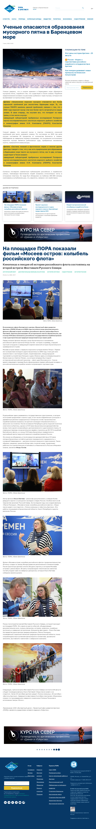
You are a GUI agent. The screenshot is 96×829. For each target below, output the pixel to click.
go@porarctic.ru (75, 785)
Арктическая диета (55, 794)
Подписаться (87, 87)
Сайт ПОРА (52, 769)
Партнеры (31, 776)
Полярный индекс (55, 773)
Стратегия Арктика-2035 (57, 797)
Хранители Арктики (55, 800)
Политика (57, 19)
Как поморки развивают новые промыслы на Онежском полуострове (78, 72)
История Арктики (53, 272)
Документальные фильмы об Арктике (31, 272)
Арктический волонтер (56, 803)
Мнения (90, 19)
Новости (39, 769)
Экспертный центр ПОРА (81, 788)
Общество (47, 19)
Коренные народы (34, 19)
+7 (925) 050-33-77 (86, 779)
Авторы (30, 773)
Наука (14, 19)
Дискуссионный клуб (56, 782)
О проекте (31, 769)
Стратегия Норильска (56, 791)
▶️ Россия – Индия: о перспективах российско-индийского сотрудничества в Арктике (77, 63)
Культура (6, 19)
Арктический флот (9, 272)
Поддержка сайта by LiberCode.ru (79, 818)
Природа (21, 19)
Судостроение (79, 19)
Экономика (67, 19)
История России (80, 272)
